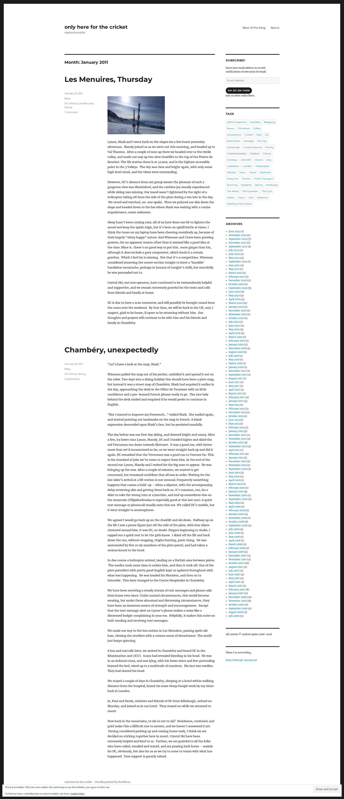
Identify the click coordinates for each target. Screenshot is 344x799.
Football (255, 153)
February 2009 (237, 510)
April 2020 (234, 299)
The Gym (267, 191)
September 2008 (238, 525)
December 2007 (238, 555)
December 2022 (238, 242)
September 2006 (238, 608)
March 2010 (235, 484)
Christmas (244, 128)
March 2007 (235, 585)
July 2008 (234, 529)
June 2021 (234, 265)
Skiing (68, 107)
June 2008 (234, 533)
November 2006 (238, 600)
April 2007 (234, 582)
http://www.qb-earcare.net (241, 660)
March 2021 (235, 272)
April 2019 (234, 333)
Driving (261, 140)
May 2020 (234, 295)
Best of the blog (254, 27)
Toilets (230, 197)
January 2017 (236, 401)
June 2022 (234, 254)
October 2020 (236, 284)
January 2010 (236, 491)
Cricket (249, 134)
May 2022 (234, 257)
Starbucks (272, 184)
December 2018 (237, 348)
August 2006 (236, 612)
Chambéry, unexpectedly (111, 349)
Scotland (246, 184)
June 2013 (234, 419)
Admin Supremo (237, 122)
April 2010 (234, 480)
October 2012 (236, 442)
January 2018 (236, 367)
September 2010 (238, 468)
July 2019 (234, 321)
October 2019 (236, 318)
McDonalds (262, 166)
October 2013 (236, 416)
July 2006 (234, 616)
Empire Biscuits (252, 147)
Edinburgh (233, 147)
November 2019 (238, 314)
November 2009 (238, 495)
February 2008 (237, 548)
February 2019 (237, 340)
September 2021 (238, 261)
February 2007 (237, 589)
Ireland (258, 159)
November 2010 (237, 465)
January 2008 (236, 551)
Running (232, 184)
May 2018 (234, 359)
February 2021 (237, 276)
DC (66, 103)
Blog (67, 98)
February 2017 (237, 397)
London (247, 166)
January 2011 (236, 457)
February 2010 (237, 487)
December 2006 (238, 597)
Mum (243, 172)
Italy (268, 159)
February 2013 (237, 427)
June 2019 (234, 325)
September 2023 (238, 239)
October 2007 (236, 563)
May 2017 (234, 386)
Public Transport (263, 178)
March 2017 (235, 393)
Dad (258, 134)
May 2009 (234, 502)
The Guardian (250, 191)
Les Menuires (86, 103)
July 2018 (234, 355)
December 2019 (237, 310)
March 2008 (235, 544)
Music (252, 172)
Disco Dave (233, 140)
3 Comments (71, 379)
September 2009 (238, 499)
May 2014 (234, 404)
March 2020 (235, 303)
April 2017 (234, 389)
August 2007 (236, 567)
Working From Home (239, 203)
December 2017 (237, 370)
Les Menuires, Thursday (108, 79)
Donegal (249, 140)
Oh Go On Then (239, 90)
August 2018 (236, 352)
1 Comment (71, 112)
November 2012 (237, 438)
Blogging (269, 122)
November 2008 (238, 518)
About (275, 27)
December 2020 (238, 280)
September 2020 (238, 288)
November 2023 (238, 235)
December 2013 (237, 412)
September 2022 (238, 246)
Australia (255, 122)
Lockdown (233, 166)
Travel (241, 197)
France (73, 103)
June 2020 (234, 291)
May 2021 (234, 269)
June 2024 (234, 231)
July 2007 (234, 570)
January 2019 (236, 344)
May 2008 (234, 536)
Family (270, 147)
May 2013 (234, 423)
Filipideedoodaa (236, 153)
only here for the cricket (96, 27)
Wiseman (262, 197)
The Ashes (233, 191)
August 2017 (236, 378)
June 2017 (234, 382)
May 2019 (234, 329)
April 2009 (235, 506)
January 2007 (236, 593)
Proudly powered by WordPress (113, 782)
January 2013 (236, 431)
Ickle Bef (246, 159)
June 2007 (234, 574)
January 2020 (236, 306)
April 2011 (234, 450)
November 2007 (238, 559)
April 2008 (234, 540)
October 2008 (236, 521)
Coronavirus (234, 134)
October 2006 (236, 604)
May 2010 (234, 476)
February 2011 (236, 453)
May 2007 (234, 578)
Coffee (257, 128)
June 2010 (234, 472)
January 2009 (236, 514)
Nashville (265, 172)
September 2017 (238, 374)
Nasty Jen (232, 178)
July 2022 (234, 250)
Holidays (232, 159)
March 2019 (235, 337)
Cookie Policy (77, 793)
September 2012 (238, 446)
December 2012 (237, 435)
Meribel (231, 172)
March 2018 (235, 363)
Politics (246, 178)
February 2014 (237, 408)
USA (250, 197)
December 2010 (237, 461)
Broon (230, 128)
